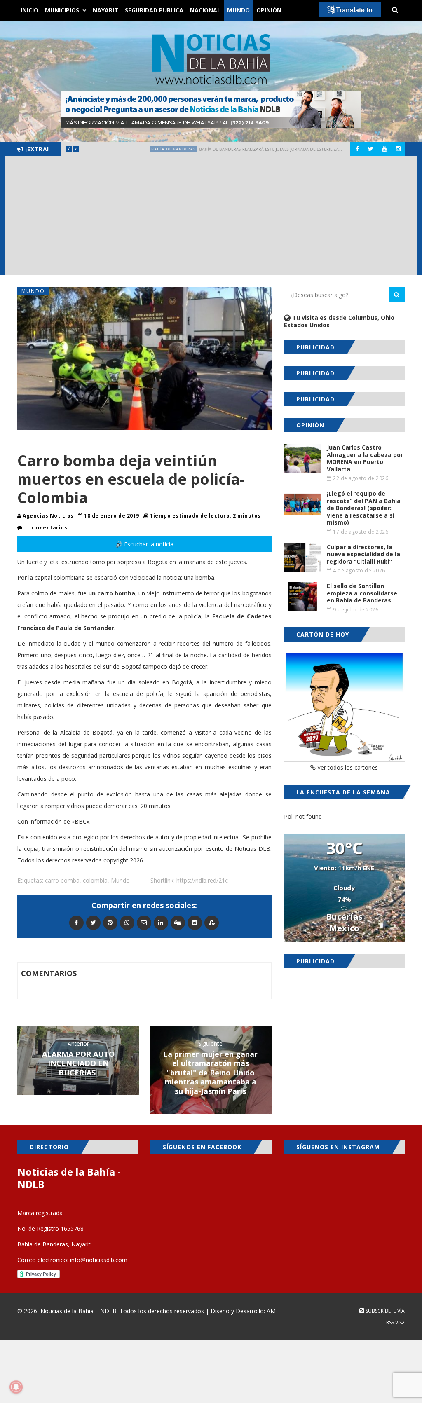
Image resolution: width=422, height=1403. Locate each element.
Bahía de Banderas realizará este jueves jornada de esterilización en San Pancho (287, 149)
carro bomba (62, 880)
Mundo (238, 10)
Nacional (205, 10)
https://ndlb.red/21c (202, 880)
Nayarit (105, 10)
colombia (95, 880)
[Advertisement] (211, 217)
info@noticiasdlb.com (98, 1260)
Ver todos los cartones (347, 767)
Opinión (268, 10)
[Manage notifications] (16, 1387)
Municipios (62, 10)
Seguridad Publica (154, 10)
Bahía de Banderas (120, 148)
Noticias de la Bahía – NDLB (78, 1311)
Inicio (29, 10)
